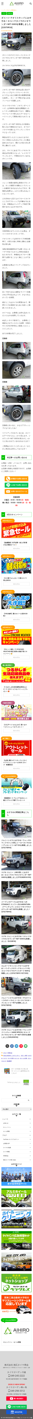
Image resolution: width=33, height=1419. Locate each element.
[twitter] (7, 1046)
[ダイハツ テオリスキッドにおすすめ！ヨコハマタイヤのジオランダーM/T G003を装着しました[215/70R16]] (16, 1046)
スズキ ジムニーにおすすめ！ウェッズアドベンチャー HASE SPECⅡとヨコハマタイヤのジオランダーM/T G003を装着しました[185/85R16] (16, 1033)
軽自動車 (9, 1061)
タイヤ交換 (11, 1058)
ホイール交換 (23, 1058)
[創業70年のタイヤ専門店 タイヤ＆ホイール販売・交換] (16, 3)
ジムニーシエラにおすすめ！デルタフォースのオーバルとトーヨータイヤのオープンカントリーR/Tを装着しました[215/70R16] (16, 1001)
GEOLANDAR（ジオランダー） (11, 1055)
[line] (25, 1046)
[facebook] (12, 1046)
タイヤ (5, 1058)
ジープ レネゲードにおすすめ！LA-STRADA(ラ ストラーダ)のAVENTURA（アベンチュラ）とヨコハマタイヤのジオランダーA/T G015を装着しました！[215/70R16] (16, 907)
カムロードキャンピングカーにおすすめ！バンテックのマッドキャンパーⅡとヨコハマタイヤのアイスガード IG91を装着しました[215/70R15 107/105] (15, 969)
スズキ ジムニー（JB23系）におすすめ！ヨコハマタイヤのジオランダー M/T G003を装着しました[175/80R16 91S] (16, 874)
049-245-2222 (17, 1375)
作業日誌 (9, 1053)
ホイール (16, 1058)
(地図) (25, 1379)
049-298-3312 (17, 1391)
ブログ (5, 1053)
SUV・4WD (24, 1055)
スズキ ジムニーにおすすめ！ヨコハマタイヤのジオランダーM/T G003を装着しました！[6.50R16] (16, 938)
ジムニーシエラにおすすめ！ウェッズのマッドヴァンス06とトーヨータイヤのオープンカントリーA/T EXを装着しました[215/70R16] (16, 844)
